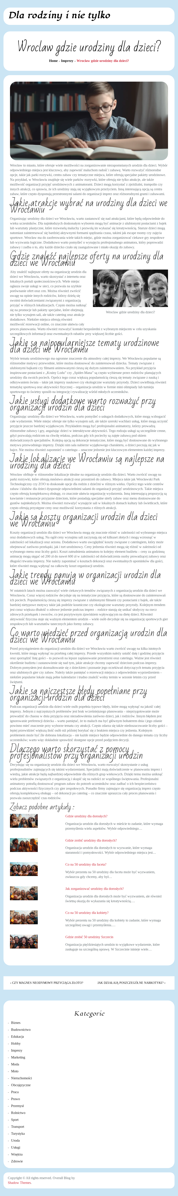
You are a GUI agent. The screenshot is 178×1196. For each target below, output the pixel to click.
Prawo (15, 1099)
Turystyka (18, 1133)
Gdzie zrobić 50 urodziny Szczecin (89, 937)
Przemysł (17, 1106)
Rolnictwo (18, 1113)
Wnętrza (17, 1154)
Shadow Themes (19, 1183)
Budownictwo (21, 1029)
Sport (14, 1120)
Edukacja (17, 1036)
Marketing (18, 1057)
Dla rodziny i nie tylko (59, 15)
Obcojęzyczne (21, 1085)
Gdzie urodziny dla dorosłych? (86, 816)
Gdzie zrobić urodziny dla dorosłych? (91, 840)
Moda (15, 1064)
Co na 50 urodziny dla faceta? (85, 864)
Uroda (15, 1140)
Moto (14, 1071)
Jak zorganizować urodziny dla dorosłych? (94, 889)
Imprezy (16, 1050)
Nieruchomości (21, 1078)
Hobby (16, 1043)
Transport (17, 1126)
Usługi (15, 1147)
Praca (15, 1092)
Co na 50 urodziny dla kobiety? (87, 913)
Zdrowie (17, 1161)
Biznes (15, 1023)
